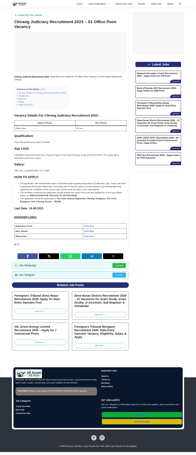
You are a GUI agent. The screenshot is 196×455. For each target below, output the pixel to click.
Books (170, 4)
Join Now (119, 265)
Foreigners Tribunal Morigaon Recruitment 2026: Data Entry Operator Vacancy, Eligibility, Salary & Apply (100, 332)
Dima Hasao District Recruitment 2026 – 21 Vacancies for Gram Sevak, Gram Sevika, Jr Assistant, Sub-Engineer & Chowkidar (100, 301)
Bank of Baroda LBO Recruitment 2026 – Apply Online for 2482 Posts (157, 89)
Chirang (38, 15)
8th (18, 244)
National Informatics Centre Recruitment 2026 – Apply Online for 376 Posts (157, 74)
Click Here (89, 226)
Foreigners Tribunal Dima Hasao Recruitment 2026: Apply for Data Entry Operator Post (37, 299)
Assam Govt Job (25, 15)
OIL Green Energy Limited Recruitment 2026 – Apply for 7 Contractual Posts (35, 330)
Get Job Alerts (142, 414)
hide (42, 89)
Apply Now (175, 81)
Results (141, 4)
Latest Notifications (97, 4)
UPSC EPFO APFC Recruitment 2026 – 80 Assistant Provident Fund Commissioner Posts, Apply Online (157, 140)
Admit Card (156, 4)
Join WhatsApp (142, 421)
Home (80, 4)
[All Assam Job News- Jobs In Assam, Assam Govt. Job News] (19, 4)
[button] (180, 4)
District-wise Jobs (124, 4)
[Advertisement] (70, 52)
